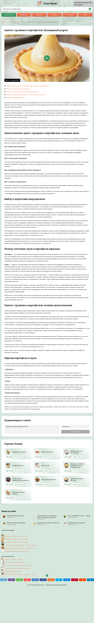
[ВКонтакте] (35, 579)
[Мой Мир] (66, 579)
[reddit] (82, 579)
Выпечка (24, 15)
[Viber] (11, 579)
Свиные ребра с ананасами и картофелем (20, 479)
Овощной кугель (17, 465)
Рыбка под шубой (47, 452)
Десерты (70, 15)
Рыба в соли (45, 465)
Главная (4, 22)
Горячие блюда (9, 15)
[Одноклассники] (51, 579)
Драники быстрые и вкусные (76, 479)
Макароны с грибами (19, 452)
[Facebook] (43, 579)
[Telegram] (3, 579)
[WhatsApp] (19, 579)
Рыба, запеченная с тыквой (18, 493)
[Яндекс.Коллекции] (27, 579)
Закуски (39, 15)
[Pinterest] (74, 579)
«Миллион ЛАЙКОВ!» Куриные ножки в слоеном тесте (77, 465)
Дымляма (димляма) (48, 479)
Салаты (54, 15)
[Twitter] (58, 579)
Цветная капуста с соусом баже (76, 452)
